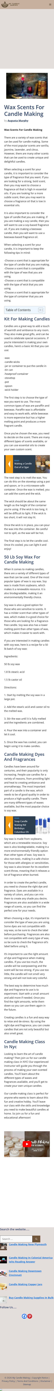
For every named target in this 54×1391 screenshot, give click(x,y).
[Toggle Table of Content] (39, 310)
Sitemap (27, 1384)
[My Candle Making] (10, 4)
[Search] (36, 1239)
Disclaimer (45, 1381)
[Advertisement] (27, 37)
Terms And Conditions (27, 1381)
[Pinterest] (29, 1316)
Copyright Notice (40, 1377)
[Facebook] (24, 1316)
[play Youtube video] (27, 1144)
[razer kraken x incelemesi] (27, 1390)
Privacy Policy (8, 1381)
